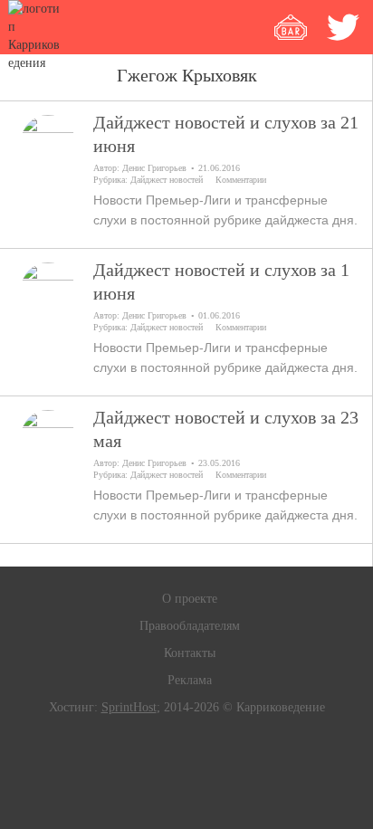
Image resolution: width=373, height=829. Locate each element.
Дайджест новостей (166, 180)
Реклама (189, 680)
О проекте (189, 598)
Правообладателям (189, 626)
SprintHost (129, 707)
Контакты (189, 653)
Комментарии (240, 180)
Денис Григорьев (154, 168)
